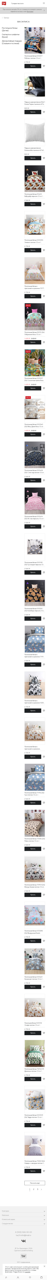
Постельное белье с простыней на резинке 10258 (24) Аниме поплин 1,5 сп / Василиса (34, 702)
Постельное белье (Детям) (9, 29)
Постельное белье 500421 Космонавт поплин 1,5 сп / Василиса (33, 978)
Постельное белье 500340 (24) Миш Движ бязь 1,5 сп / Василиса (34, 426)
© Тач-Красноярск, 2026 (23, 1248)
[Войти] (18, 1277)
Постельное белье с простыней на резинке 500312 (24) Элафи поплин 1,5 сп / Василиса (34, 748)
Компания (5, 1215)
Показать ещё (35, 1183)
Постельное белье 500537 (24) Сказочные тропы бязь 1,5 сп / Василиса (33, 379)
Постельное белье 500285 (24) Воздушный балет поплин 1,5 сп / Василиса (33, 932)
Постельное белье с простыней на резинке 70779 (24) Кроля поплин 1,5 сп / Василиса (34, 287)
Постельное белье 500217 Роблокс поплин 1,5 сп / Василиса (33, 57)
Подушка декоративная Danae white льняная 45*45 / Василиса (34, 149)
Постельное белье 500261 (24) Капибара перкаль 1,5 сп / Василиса (34, 610)
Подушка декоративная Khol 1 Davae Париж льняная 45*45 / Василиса (34, 103)
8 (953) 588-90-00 (23, 1232)
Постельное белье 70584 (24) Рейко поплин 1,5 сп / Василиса (34, 840)
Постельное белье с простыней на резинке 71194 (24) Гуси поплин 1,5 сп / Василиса (34, 656)
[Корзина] (41, 1277)
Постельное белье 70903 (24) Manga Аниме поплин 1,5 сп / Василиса (34, 886)
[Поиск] (6, 1277)
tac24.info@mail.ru (23, 1235)
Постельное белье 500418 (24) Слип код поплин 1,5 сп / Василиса (34, 472)
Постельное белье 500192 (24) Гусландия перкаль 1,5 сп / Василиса (33, 564)
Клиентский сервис (8, 1219)
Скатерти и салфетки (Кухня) (10, 35)
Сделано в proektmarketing (23, 1250)
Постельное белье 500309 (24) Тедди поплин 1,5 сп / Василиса (33, 1116)
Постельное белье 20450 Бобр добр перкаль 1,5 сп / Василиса (33, 195)
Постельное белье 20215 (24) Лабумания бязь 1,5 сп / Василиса (34, 333)
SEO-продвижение (23, 1262)
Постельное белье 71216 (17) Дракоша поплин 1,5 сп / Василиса (34, 1070)
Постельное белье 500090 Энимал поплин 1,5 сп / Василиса (33, 241)
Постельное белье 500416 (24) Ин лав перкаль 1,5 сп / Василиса (34, 518)
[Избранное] (30, 1277)
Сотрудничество (7, 1223)
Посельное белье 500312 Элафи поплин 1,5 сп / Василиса (33, 1024)
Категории (5, 1211)
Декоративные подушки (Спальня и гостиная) (12, 42)
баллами (30, 11)
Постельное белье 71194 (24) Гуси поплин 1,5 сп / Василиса (34, 794)
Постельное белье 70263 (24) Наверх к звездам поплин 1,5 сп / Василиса (34, 1162)
